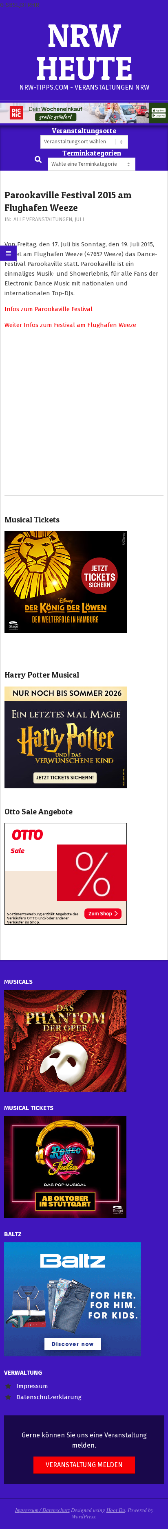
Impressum (32, 1386)
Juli (79, 219)
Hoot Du (115, 1510)
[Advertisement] (84, 412)
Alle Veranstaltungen (42, 219)
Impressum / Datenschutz (42, 1510)
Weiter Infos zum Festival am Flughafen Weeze (70, 325)
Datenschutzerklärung (49, 1397)
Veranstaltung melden (84, 1465)
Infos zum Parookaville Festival (48, 309)
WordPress (83, 1516)
